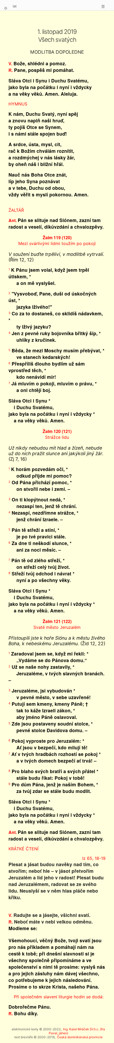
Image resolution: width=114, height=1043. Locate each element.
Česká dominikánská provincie (80, 1037)
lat (15, 6)
